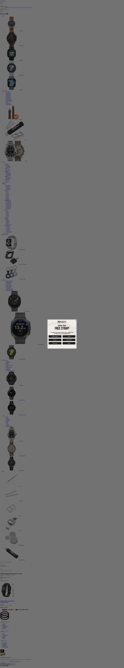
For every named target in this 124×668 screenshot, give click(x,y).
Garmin (55, 339)
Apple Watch (69, 339)
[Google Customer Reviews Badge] (11, 187)
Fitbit (69, 336)
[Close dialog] (75, 320)
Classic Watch (55, 336)
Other (69, 343)
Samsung (55, 343)
